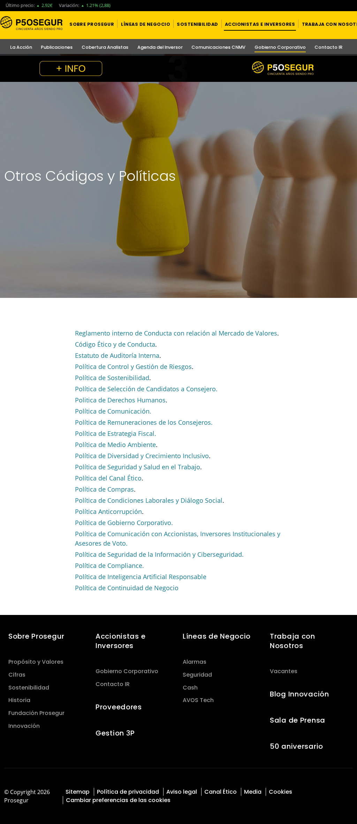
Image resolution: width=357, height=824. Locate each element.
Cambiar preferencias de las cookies (118, 800)
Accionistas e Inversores (120, 640)
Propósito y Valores (35, 662)
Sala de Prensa (297, 720)
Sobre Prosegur (36, 636)
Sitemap (78, 792)
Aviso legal (181, 792)
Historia (19, 700)
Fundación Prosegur (36, 713)
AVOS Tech (198, 700)
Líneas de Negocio (217, 636)
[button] (91, 24)
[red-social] (327, 791)
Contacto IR (113, 684)
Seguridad (197, 675)
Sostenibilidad (28, 688)
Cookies (280, 792)
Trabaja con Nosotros (292, 640)
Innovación (24, 726)
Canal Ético (220, 792)
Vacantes (283, 671)
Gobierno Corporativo (127, 671)
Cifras (16, 675)
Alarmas (194, 662)
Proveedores (119, 707)
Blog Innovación (299, 694)
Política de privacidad (128, 792)
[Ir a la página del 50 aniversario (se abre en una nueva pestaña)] (178, 69)
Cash (190, 688)
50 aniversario (296, 746)
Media (252, 792)
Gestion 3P (115, 733)
